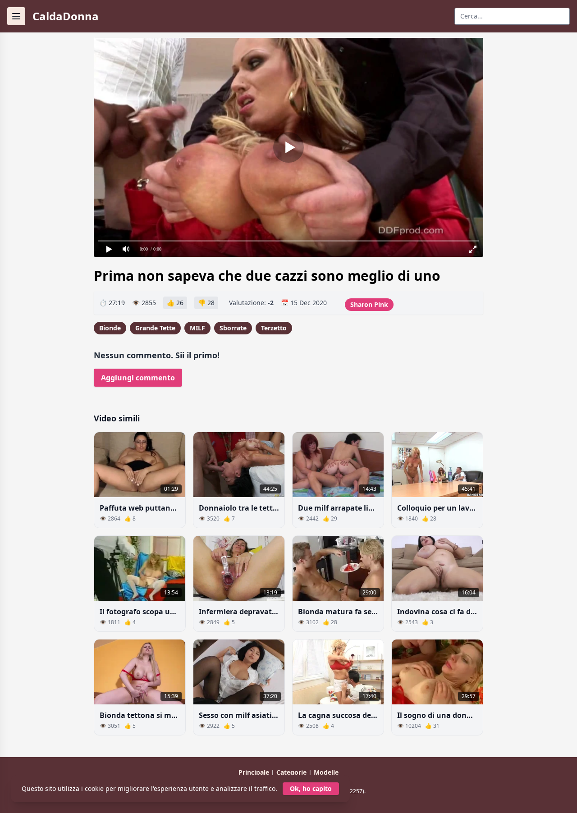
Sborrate (233, 328)
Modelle (326, 772)
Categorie (292, 772)
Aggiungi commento (138, 378)
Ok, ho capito (311, 788)
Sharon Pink (369, 304)
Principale (254, 772)
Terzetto (274, 328)
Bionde (110, 328)
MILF (197, 328)
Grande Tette (155, 328)
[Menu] (16, 16)
